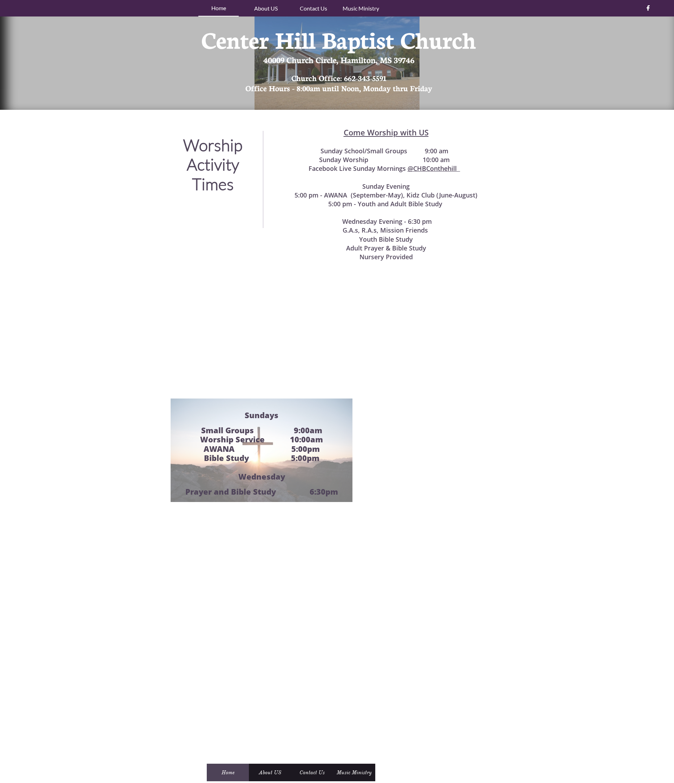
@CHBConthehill (434, 168)
